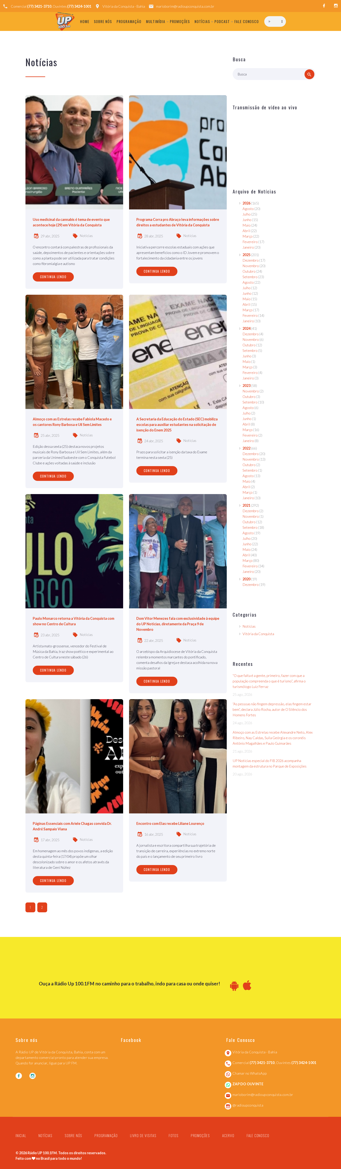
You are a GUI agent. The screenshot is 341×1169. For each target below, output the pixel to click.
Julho (247, 214)
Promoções (180, 21)
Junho (247, 219)
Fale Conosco (246, 21)
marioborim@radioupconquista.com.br (185, 6)
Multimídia (155, 21)
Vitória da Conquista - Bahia (123, 6)
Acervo (228, 1135)
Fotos (174, 1135)
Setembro (250, 277)
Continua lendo (53, 276)
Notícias (202, 21)
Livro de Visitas (143, 1135)
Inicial (21, 1135)
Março (248, 236)
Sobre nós (103, 21)
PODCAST (222, 21)
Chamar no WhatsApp (249, 1073)
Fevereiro (250, 242)
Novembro (251, 266)
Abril (246, 231)
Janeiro (248, 247)
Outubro (249, 271)
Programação (129, 21)
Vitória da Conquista (258, 634)
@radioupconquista (247, 1105)
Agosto (248, 208)
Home (84, 21)
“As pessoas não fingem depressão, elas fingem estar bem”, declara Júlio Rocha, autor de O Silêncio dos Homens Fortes (272, 709)
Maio (247, 225)
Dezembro (251, 260)
